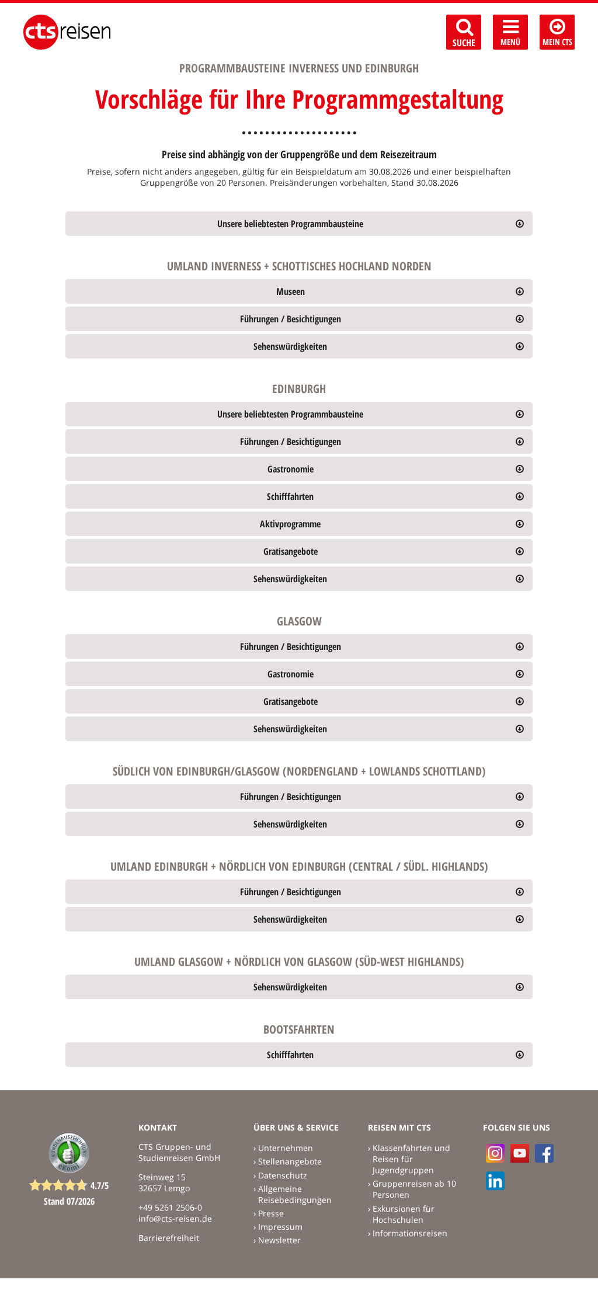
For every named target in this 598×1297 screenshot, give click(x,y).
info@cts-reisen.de (175, 1218)
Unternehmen (285, 1147)
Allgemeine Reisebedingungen (295, 1194)
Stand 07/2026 (69, 1201)
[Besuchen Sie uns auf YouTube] (519, 1153)
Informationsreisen (410, 1233)
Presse (271, 1213)
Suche (464, 42)
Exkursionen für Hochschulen (403, 1214)
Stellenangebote (290, 1161)
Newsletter (279, 1240)
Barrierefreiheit (168, 1237)
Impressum (280, 1226)
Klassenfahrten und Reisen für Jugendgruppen (411, 1159)
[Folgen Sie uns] (544, 1153)
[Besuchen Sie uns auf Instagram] (495, 1153)
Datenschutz (282, 1175)
